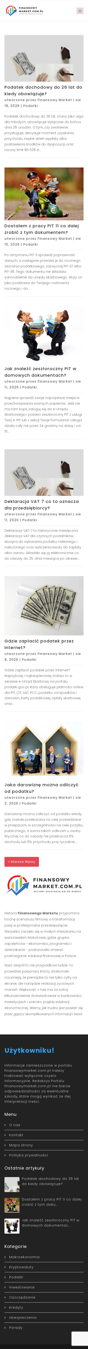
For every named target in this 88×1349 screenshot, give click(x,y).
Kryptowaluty (21, 1267)
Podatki (30, 105)
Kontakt (16, 1135)
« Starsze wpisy (21, 861)
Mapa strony (21, 1145)
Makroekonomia (24, 1257)
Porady (16, 1327)
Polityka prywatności (28, 1155)
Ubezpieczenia (23, 1317)
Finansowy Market (55, 100)
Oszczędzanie (22, 1297)
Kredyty (16, 1307)
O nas (14, 1125)
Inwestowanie (22, 1287)
